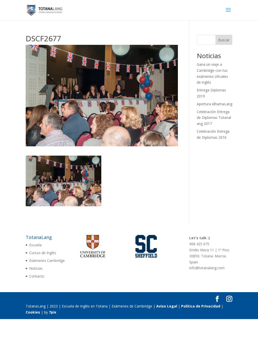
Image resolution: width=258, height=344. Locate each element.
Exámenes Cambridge (47, 260)
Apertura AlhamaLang (214, 103)
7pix (52, 312)
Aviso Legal (166, 306)
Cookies (33, 312)
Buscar (224, 40)
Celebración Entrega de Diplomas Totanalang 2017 (214, 117)
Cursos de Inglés (42, 252)
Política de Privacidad (200, 306)
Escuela (35, 245)
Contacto (36, 276)
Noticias (36, 268)
